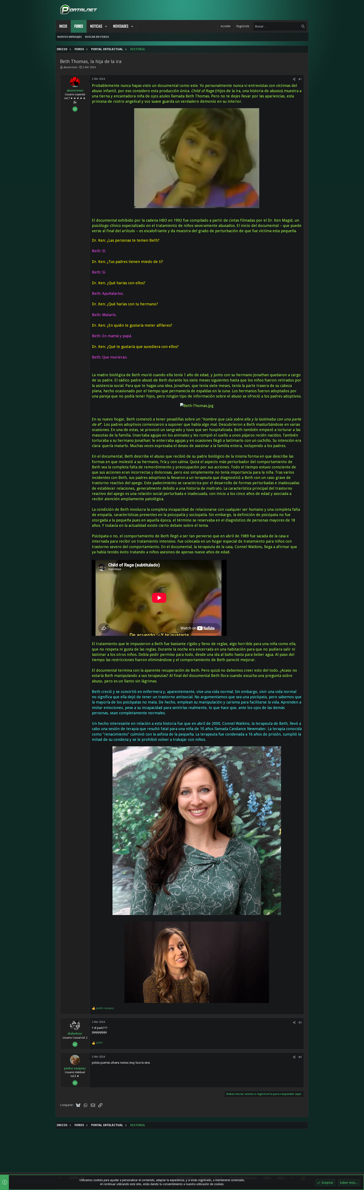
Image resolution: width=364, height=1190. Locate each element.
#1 (300, 79)
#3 (300, 1057)
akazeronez (70, 67)
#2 (300, 1022)
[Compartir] (294, 79)
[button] (106, 26)
